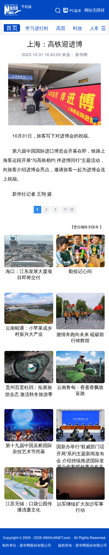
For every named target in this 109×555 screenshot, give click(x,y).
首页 (12, 28)
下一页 (68, 209)
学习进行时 (37, 28)
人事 (94, 28)
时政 (77, 28)
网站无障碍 (94, 10)
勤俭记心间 (80, 271)
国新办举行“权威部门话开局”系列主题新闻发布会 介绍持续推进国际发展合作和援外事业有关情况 (80, 459)
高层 (60, 28)
